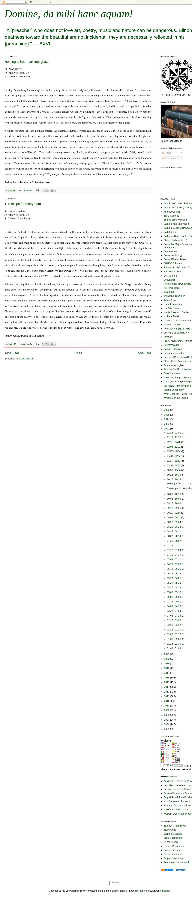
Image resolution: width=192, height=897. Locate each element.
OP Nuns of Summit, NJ (176, 332)
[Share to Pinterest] (54, 190)
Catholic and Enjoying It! (176, 224)
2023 (167, 424)
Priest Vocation (172, 345)
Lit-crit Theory (171, 842)
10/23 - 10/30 (174, 475)
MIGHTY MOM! (172, 324)
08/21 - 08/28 (174, 527)
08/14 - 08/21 (174, 531)
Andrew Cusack (172, 211)
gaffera (143, 891)
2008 (167, 715)
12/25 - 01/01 (174, 432)
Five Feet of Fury (173, 271)
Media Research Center (176, 312)
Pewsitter (168, 336)
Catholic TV (170, 232)
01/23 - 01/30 (174, 643)
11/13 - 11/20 (174, 460)
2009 (167, 710)
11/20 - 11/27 (174, 456)
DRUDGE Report (173, 263)
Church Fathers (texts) (175, 240)
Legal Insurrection (173, 304)
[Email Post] (37, 190)
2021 (167, 654)
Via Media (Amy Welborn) (177, 385)
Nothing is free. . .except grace (26, 62)
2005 (167, 729)
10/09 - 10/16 (174, 494)
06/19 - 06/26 (174, 569)
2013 (167, 691)
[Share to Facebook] (51, 190)
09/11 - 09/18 (174, 512)
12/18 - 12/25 (174, 437)
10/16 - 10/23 (174, 479)
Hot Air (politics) (172, 288)
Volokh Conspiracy (174, 390)
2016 (167, 677)
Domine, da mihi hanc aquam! (68, 13)
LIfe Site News (171, 308)
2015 (167, 682)
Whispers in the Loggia (176, 398)
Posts (167, 153)
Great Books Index (173, 838)
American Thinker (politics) (178, 207)
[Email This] (43, 190)
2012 (167, 696)
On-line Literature (173, 850)
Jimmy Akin (170, 300)
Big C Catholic (171, 216)
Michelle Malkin (172, 316)
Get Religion (170, 275)
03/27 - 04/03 (174, 611)
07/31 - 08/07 (174, 541)
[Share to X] (48, 190)
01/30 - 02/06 (174, 639)
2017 (167, 673)
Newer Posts (12, 353)
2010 (167, 705)
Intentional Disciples (174, 296)
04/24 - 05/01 (174, 601)
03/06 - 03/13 (174, 615)
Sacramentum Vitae (174, 353)
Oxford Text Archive (174, 854)
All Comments (172, 158)
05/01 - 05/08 (174, 597)
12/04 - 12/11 (174, 447)
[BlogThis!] (46, 190)
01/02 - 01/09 (174, 648)
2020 (167, 659)
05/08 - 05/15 (174, 592)
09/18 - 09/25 (174, 508)
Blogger (165, 891)
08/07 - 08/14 (174, 536)
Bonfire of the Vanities (175, 220)
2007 (167, 719)
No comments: (26, 190)
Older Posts (144, 353)
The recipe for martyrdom (22, 204)
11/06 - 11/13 (174, 465)
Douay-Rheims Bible (175, 259)
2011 (167, 701)
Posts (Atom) (26, 358)
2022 (167, 428)
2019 (167, 663)
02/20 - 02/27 (174, 625)
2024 (167, 419)
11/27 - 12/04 (174, 451)
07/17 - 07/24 (174, 550)
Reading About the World (177, 862)
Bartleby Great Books (175, 825)
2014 (167, 687)
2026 (167, 410)
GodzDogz (169, 280)
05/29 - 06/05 (174, 578)
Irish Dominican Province (177, 801)
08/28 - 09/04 (174, 522)
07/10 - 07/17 (174, 555)
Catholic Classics (173, 834)
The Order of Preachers (176, 809)
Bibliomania (170, 829)
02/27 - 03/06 (174, 620)
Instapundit (169, 292)
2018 (167, 668)
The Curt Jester (172, 373)
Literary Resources (174, 846)
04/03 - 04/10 (174, 606)
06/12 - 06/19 (174, 573)
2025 (167, 414)
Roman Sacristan (173, 349)
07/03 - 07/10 (174, 559)
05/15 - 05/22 (174, 587)
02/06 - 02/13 (174, 634)
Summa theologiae (174, 365)
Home (78, 353)
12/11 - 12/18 (174, 442)
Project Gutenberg (173, 858)
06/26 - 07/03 (174, 564)
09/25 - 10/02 (174, 503)
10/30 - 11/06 (174, 470)
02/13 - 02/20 (174, 629)
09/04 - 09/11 (174, 517)
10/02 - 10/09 (174, 499)
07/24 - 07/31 (174, 545)
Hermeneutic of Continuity (177, 284)
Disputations (170, 251)
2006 (167, 724)
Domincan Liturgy (173, 255)
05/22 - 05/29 (174, 583)
